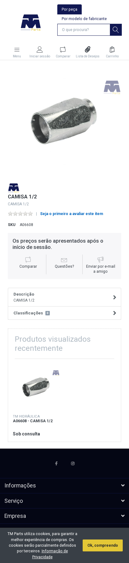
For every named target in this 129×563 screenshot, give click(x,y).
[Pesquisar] (116, 30)
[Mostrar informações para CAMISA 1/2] (36, 387)
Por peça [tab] (69, 9)
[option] (64, 121)
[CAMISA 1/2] (64, 121)
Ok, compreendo (102, 545)
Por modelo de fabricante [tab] (84, 19)
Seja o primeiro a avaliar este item (71, 214)
